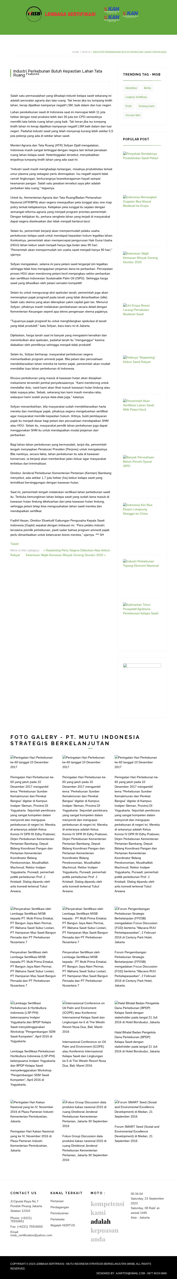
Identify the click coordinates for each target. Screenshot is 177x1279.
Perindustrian (60, 1213)
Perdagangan (60, 1207)
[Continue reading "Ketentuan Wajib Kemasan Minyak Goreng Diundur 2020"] (141, 257)
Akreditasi (131, 88)
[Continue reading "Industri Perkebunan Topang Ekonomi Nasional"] (141, 563)
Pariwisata (58, 1219)
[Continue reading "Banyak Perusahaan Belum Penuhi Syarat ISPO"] (141, 461)
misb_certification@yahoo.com (31, 1235)
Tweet (14, 543)
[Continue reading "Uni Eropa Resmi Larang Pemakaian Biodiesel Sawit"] (141, 309)
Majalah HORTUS (63, 1225)
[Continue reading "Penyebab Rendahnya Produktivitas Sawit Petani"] (141, 155)
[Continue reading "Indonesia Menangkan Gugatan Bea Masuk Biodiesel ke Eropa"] (141, 201)
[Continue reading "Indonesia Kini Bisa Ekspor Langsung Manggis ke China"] (141, 509)
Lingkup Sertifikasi (136, 97)
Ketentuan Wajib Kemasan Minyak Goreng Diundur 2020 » (66, 555)
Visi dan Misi (132, 115)
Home (75, 52)
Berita (86, 52)
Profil (128, 106)
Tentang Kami (146, 106)
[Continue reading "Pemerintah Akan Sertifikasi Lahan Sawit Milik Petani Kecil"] (141, 405)
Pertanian (57, 1201)
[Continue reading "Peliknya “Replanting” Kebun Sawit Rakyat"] (141, 359)
